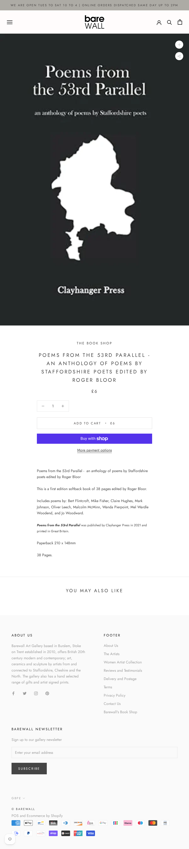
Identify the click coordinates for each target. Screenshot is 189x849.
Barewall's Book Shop (120, 712)
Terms (108, 687)
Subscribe (29, 768)
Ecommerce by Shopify (45, 815)
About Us (111, 645)
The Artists (111, 654)
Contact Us (112, 703)
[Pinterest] (47, 693)
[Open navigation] (9, 22)
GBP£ (16, 798)
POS (15, 815)
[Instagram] (36, 693)
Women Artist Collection (123, 662)
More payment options (94, 450)
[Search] (169, 22)
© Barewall (23, 809)
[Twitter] (25, 693)
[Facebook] (13, 693)
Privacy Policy (114, 695)
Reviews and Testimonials (123, 670)
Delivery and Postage (120, 678)
